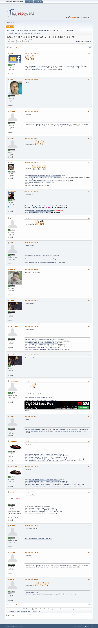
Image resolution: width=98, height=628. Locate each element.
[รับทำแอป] (8, 261)
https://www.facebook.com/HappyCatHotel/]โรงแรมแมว (43, 341)
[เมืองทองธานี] (8, 544)
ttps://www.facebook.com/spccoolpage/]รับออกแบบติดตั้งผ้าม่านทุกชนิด (47, 349)
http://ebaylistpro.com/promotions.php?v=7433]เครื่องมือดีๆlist (45, 177)
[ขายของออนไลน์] (8, 458)
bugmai (50, 30)
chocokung (13, 269)
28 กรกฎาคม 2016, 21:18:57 (31, 416)
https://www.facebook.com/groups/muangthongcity (38, 539)
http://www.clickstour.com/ (31, 592)
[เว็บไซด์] (8, 71)
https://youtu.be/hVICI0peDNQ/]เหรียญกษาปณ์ (41, 459)
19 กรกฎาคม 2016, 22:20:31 (31, 162)
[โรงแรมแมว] (8, 345)
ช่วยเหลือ (76, 626)
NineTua (45, 30)
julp (10, 218)
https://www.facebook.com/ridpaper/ (39, 212)
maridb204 (13, 326)
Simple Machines (18, 626)
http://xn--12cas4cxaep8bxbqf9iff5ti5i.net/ (41, 210)
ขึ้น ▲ (91, 626)
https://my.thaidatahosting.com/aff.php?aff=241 (41, 182)
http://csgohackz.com (62, 429)
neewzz (12, 416)
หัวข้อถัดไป (88, 41)
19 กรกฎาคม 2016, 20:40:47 (31, 138)
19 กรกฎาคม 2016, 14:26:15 (31, 53)
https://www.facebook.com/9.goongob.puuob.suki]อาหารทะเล (45, 262)
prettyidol (13, 191)
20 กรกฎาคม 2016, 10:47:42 (31, 242)
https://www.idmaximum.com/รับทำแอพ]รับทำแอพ (42, 256)
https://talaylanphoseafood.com (37, 69)
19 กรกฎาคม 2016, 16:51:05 (31, 79)
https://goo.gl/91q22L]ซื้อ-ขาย (36, 185)
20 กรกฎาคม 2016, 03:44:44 (31, 191)
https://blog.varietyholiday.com (37, 66)
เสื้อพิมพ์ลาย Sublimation (42, 126)
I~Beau (67, 30)
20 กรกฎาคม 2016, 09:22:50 (31, 218)
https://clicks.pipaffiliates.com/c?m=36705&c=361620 (43, 400)
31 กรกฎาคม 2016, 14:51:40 (31, 579)
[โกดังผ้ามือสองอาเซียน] (8, 318)
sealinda (40, 30)
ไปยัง (7, 615)
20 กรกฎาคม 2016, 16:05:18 (31, 326)
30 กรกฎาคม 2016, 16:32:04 (31, 492)
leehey (11, 138)
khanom (71, 30)
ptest (11, 53)
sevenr (12, 526)
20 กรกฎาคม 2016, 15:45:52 (31, 300)
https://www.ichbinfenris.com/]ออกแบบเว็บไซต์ (41, 508)
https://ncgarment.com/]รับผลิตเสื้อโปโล (74, 66)
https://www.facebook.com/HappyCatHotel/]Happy (42, 346)
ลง (7, 47)
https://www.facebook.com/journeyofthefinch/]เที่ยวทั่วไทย (44, 511)
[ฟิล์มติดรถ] (8, 103)
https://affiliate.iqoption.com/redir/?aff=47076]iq (41, 180)
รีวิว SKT (37, 124)
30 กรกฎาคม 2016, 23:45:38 (31, 552)
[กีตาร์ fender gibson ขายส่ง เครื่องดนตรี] (8, 209)
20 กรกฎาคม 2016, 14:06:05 (31, 269)
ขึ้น (7, 605)
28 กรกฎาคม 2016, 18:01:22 (31, 355)
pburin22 (55, 30)
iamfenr (12, 492)
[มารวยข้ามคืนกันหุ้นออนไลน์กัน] (8, 400)
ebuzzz (12, 579)
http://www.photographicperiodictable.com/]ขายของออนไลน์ (44, 454)
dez (10, 163)
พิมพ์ (90, 47)
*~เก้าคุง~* (61, 30)
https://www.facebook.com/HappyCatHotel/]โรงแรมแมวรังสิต (45, 339)
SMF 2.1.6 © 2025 (9, 626)
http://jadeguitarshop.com (36, 206)
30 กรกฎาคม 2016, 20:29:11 (31, 525)
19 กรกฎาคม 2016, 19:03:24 (31, 111)
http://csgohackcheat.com (35, 429)
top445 (12, 111)
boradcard (13, 441)
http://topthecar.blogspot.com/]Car (70, 459)
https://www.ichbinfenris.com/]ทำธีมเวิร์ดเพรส (40, 510)
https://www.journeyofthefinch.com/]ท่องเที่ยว (40, 513)
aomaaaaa (13, 381)
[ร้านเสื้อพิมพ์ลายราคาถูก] (8, 130)
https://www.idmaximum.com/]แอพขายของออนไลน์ (42, 259)
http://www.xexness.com (46, 394)
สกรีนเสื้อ (86, 124)
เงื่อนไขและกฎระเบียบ (84, 626)
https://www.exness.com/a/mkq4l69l (38, 397)
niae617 (12, 300)
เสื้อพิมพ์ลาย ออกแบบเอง (63, 124)
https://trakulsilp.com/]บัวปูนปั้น (44, 68)
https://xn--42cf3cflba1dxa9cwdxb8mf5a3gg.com (70, 431)
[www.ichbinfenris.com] (8, 515)
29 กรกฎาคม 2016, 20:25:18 (31, 466)
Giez (11, 79)
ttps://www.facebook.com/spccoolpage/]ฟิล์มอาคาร (42, 347)
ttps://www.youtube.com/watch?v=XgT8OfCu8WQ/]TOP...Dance (45, 460)
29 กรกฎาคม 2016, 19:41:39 (31, 441)
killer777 (12, 243)
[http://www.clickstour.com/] (8, 598)
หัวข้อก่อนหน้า (80, 41)
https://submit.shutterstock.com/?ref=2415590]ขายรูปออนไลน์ (45, 175)
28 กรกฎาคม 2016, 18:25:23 (31, 381)
